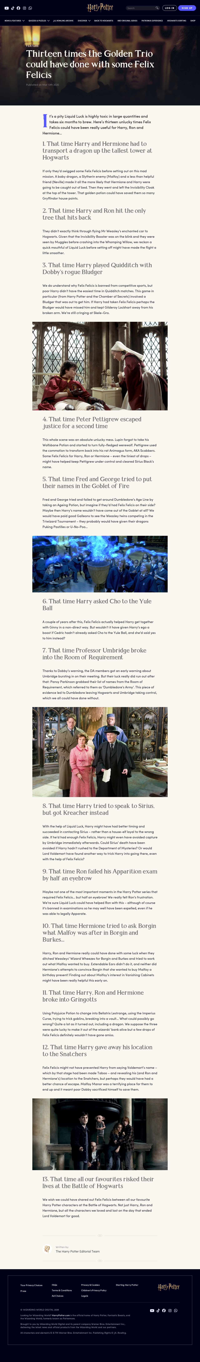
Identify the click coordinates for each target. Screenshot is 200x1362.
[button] (14, 21)
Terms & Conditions (62, 1290)
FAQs (54, 1284)
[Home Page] (100, 8)
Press (23, 1290)
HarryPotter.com (61, 1315)
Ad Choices (57, 1295)
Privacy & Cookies (90, 1284)
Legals (84, 1295)
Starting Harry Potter (127, 1284)
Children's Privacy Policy (93, 1290)
